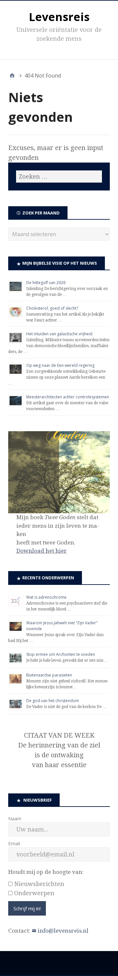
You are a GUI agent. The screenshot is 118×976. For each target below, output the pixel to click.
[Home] (12, 75)
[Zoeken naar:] (59, 176)
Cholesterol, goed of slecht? (52, 308)
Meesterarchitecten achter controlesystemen (67, 397)
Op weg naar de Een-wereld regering (60, 365)
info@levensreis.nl (63, 930)
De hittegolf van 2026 (46, 282)
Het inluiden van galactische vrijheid (59, 334)
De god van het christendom (52, 700)
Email (14, 843)
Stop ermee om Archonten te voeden (60, 654)
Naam (14, 818)
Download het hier (41, 550)
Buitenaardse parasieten (49, 675)
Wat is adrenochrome (46, 597)
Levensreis (59, 16)
